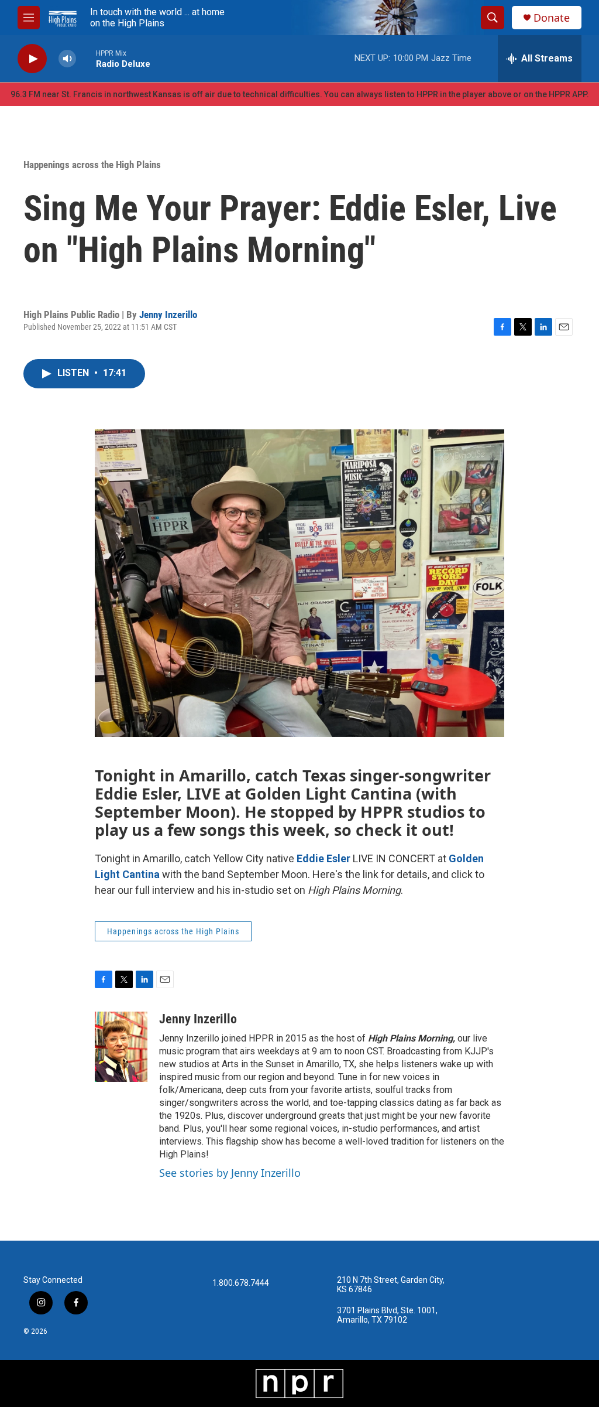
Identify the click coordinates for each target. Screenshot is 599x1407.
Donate (551, 18)
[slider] (86, 58)
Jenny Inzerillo (168, 314)
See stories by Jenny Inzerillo (230, 1173)
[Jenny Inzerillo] (121, 1047)
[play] (32, 59)
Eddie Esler (323, 858)
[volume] (67, 59)
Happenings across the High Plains (92, 164)
